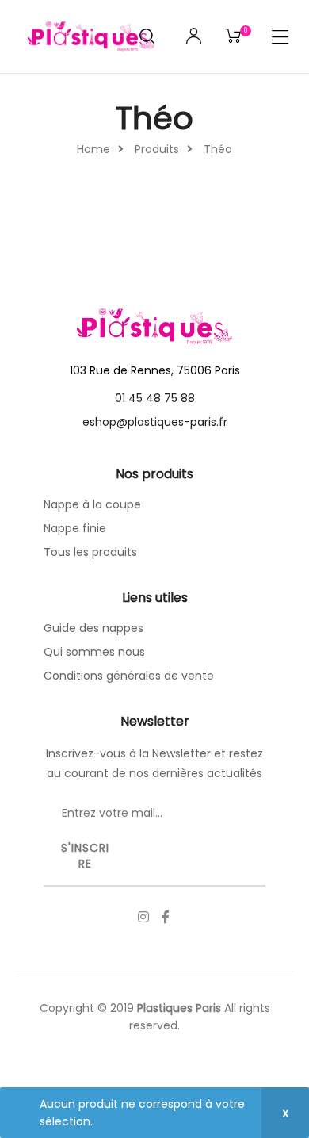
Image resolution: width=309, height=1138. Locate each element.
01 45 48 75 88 (155, 398)
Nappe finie (75, 528)
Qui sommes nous (94, 652)
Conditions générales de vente (129, 676)
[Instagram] (143, 916)
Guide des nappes (93, 628)
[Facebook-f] (165, 916)
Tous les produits (90, 552)
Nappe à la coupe (92, 504)
